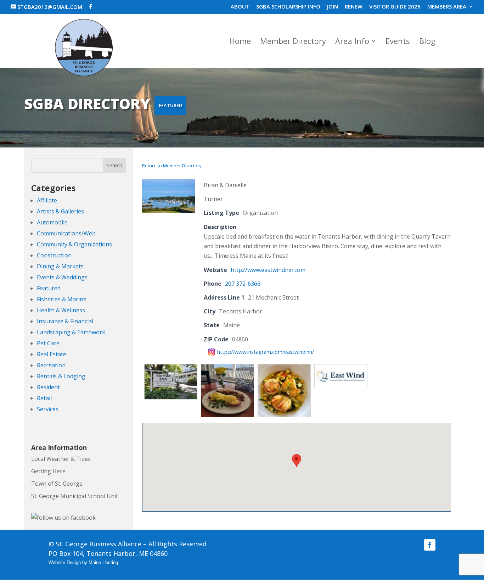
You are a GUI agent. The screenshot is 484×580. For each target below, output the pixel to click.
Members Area (446, 7)
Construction (54, 255)
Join (332, 7)
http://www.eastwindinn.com (268, 270)
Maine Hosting (103, 562)
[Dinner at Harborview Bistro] (284, 369)
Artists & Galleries (60, 211)
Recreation (51, 365)
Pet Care (48, 343)
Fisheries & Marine (61, 299)
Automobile (52, 222)
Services (47, 409)
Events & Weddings (62, 277)
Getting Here (48, 471)
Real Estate (51, 354)
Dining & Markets (60, 266)
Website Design (65, 562)
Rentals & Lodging (61, 376)
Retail (44, 398)
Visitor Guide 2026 (395, 7)
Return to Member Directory (172, 165)
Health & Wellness (61, 310)
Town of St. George (57, 483)
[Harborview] (168, 210)
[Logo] (340, 369)
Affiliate (47, 200)
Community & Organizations (74, 244)
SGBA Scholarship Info (288, 7)
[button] (296, 460)
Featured (49, 288)
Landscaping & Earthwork (71, 332)
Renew (353, 7)
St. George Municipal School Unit (74, 496)
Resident (48, 387)
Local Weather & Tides (61, 459)
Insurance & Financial (65, 321)
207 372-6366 (242, 284)
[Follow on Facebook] (429, 545)
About (240, 7)
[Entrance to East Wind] (170, 369)
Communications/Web (66, 233)
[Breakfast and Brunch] (227, 369)
